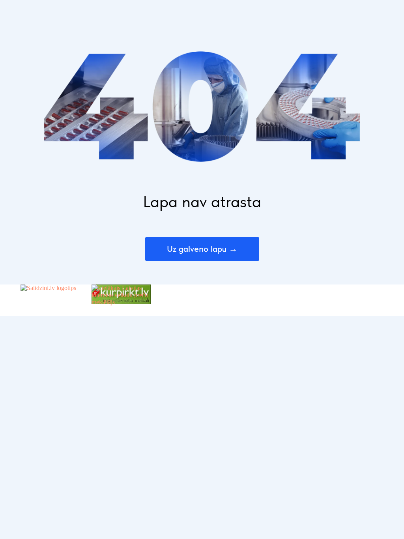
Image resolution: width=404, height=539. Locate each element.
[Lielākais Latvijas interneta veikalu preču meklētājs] (121, 302)
